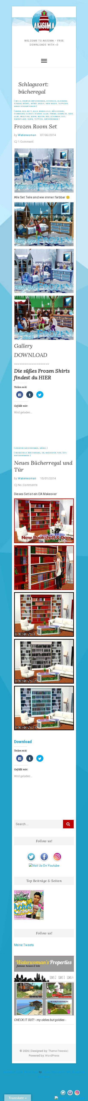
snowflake (20, 119)
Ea (43, 453)
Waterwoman (51, 119)
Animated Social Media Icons (20, 1072)
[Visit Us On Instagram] (57, 853)
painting (25, 116)
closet (30, 114)
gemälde (62, 114)
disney (38, 114)
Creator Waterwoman (33, 101)
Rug (47, 116)
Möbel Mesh (37, 104)
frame (53, 114)
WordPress (52, 1055)
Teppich (38, 119)
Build (18, 101)
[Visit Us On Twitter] (31, 853)
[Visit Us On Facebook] (44, 853)
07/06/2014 (48, 135)
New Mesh (51, 104)
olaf (16, 116)
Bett (29, 111)
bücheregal (58, 111)
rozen (41, 116)
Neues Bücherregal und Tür (43, 466)
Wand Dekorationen (25, 106)
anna (18, 111)
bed (24, 111)
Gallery (23, 345)
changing (19, 114)
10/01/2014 (48, 478)
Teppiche (63, 104)
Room (34, 116)
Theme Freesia (57, 1050)
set (63, 116)
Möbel (26, 104)
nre (59, 453)
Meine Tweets (24, 945)
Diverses (51, 101)
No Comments (28, 485)
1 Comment (26, 141)
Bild (35, 111)
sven (30, 119)
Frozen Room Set (35, 126)
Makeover (50, 453)
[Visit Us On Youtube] (44, 865)
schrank (55, 116)
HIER (45, 377)
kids (70, 114)
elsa (45, 114)
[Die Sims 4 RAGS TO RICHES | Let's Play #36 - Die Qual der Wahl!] (29, 905)
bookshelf (44, 111)
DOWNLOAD (30, 354)
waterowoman (21, 456)
